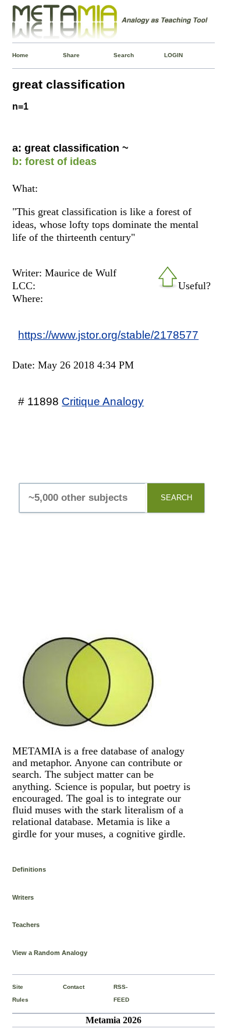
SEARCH (176, 497)
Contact (65, 987)
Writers (23, 897)
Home (14, 55)
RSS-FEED (116, 993)
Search (116, 55)
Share (65, 55)
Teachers (26, 924)
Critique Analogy (103, 401)
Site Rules (14, 993)
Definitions (29, 869)
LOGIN (166, 55)
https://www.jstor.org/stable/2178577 (108, 334)
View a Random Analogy (49, 952)
